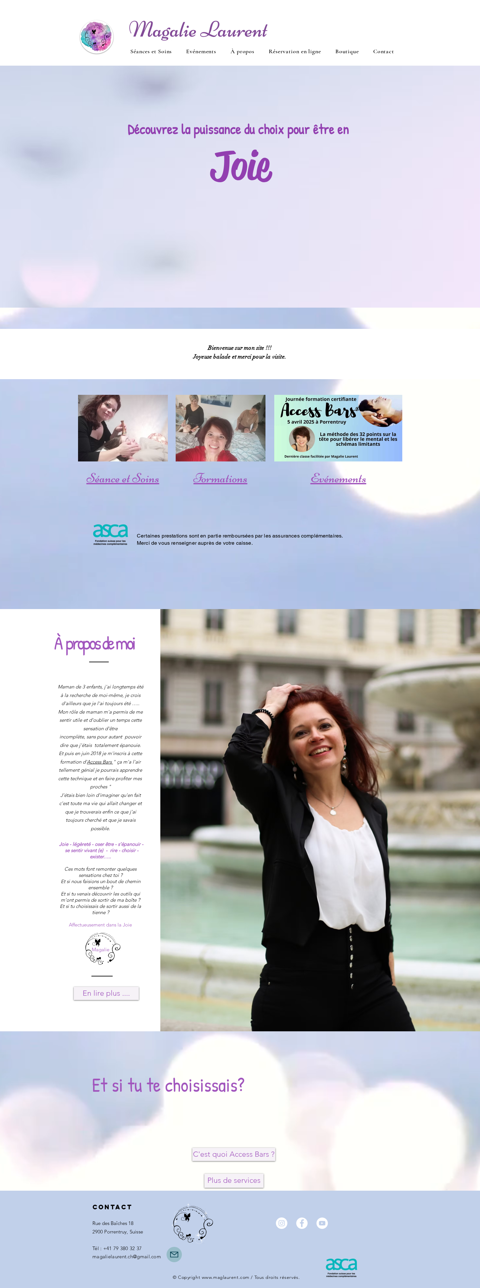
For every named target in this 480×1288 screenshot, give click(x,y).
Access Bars (100, 762)
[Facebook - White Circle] (302, 1223)
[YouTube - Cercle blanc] (322, 1223)
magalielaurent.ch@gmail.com (126, 1256)
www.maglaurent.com (225, 1277)
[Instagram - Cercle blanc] (281, 1223)
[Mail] (174, 1254)
